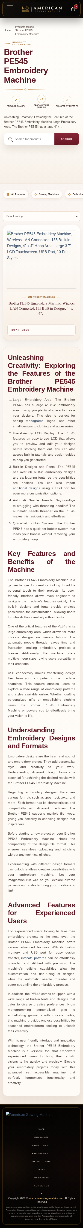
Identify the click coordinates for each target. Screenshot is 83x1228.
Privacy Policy (41, 1145)
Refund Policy (41, 1153)
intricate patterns (33, 958)
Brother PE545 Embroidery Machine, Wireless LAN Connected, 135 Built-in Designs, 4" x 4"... (42, 308)
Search (66, 139)
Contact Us (41, 1186)
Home (7, 30)
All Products (15, 194)
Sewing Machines (47, 194)
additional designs (26, 488)
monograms (34, 421)
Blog (41, 1170)
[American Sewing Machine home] (41, 1115)
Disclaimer (41, 1137)
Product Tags (41, 1161)
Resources (41, 1178)
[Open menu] (10, 7)
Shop (41, 1129)
